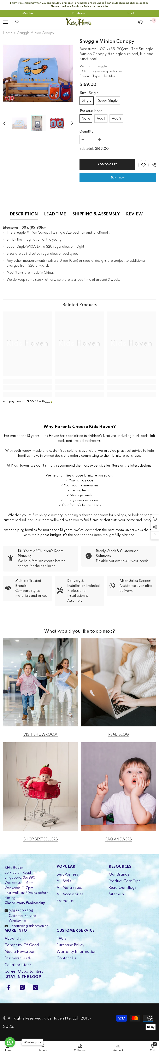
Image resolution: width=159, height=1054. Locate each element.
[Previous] (4, 123)
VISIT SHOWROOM (40, 735)
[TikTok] (35, 987)
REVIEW (134, 214)
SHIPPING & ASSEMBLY (96, 214)
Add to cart (107, 164)
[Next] (72, 123)
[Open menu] (5, 21)
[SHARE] (152, 165)
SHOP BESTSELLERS (40, 839)
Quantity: (87, 131)
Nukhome (79, 13)
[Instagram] (22, 987)
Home (7, 33)
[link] (27, 387)
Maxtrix (28, 13)
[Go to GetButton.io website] (10, 1050)
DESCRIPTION (24, 214)
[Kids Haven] (40, 682)
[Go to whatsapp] (10, 1042)
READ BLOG (118, 735)
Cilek (131, 13)
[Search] (17, 21)
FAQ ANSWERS (118, 839)
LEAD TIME (55, 214)
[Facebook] (9, 987)
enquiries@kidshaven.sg (29, 926)
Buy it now (117, 177)
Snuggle (100, 66)
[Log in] (140, 22)
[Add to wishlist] (143, 165)
